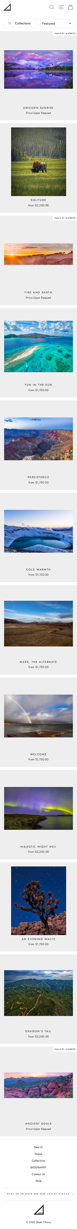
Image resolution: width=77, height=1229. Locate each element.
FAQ (38, 1181)
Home (38, 1154)
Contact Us (38, 1174)
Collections (22, 23)
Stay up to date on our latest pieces (38, 1193)
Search (38, 1147)
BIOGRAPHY (38, 1167)
